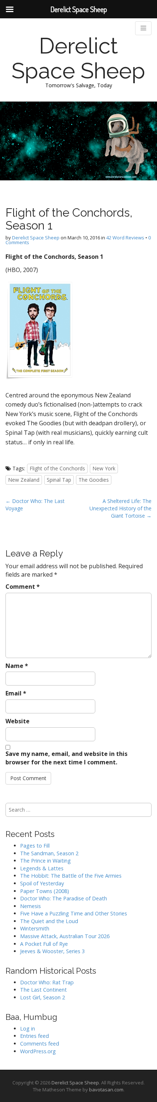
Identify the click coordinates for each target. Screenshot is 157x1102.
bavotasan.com (106, 1089)
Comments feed (39, 1043)
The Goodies (93, 479)
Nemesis (30, 906)
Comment (22, 587)
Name (16, 666)
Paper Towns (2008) (44, 891)
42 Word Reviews (125, 237)
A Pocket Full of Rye (44, 943)
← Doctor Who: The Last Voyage (35, 504)
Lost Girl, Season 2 (42, 997)
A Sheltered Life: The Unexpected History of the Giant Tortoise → (120, 508)
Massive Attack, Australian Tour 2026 (65, 936)
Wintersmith (34, 928)
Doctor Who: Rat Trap (47, 982)
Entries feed (34, 1035)
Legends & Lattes (42, 868)
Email (15, 693)
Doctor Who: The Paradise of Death (63, 898)
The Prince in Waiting (45, 860)
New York (103, 468)
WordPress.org (38, 1051)
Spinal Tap (59, 479)
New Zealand (23, 479)
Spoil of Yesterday (42, 883)
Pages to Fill (35, 845)
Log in (27, 1028)
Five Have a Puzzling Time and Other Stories (73, 913)
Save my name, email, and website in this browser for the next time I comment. (66, 758)
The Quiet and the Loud (49, 921)
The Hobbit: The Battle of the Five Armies (71, 875)
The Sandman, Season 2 (49, 853)
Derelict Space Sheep (78, 58)
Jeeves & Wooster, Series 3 (52, 951)
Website (17, 721)
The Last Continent (43, 989)
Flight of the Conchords (57, 468)
